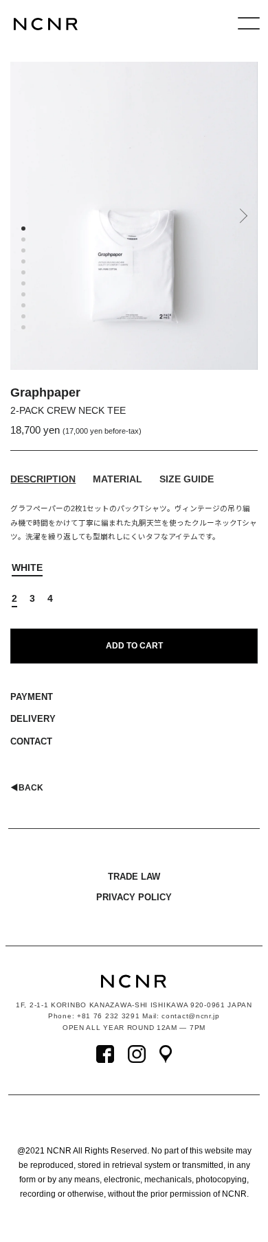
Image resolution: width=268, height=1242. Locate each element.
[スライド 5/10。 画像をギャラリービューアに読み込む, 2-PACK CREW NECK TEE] (25, 274)
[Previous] (20, 221)
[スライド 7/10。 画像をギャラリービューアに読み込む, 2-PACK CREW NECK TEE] (25, 296)
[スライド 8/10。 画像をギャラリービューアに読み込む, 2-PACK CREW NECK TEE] (25, 307)
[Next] (242, 221)
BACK (26, 787)
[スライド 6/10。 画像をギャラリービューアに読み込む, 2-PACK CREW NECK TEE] (25, 285)
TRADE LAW (134, 876)
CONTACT (31, 741)
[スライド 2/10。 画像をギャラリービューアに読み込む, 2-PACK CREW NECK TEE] (25, 241)
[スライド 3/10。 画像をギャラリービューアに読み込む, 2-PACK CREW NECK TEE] (25, 252)
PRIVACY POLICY (134, 897)
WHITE (27, 567)
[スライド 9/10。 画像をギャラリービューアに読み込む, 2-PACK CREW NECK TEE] (25, 318)
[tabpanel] (133, 216)
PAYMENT (31, 697)
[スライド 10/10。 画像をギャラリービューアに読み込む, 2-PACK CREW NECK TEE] (25, 329)
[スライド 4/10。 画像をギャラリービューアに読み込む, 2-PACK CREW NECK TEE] (25, 263)
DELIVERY (33, 719)
